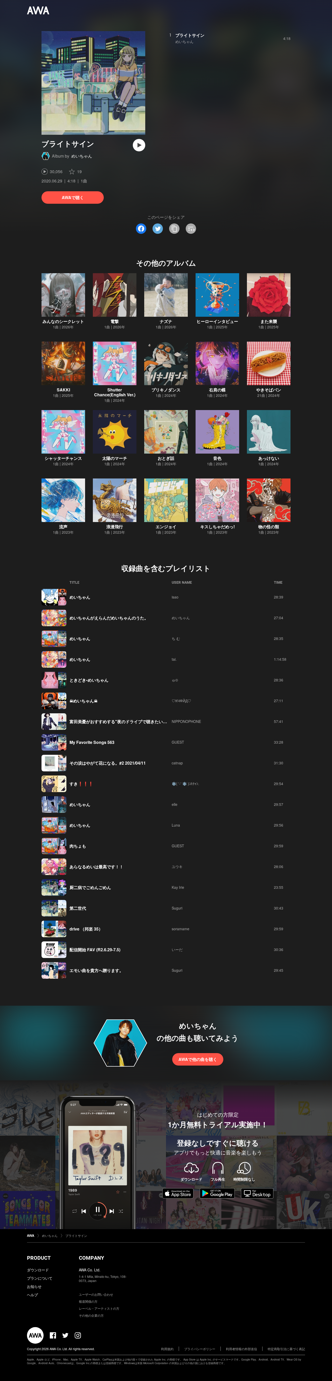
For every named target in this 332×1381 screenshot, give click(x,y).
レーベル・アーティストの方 (99, 1308)
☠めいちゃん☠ (84, 701)
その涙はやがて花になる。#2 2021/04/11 (108, 763)
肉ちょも (78, 846)
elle (174, 804)
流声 (63, 527)
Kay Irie (178, 887)
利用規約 (167, 1349)
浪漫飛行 (114, 527)
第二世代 (78, 908)
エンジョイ (166, 527)
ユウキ (177, 866)
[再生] (139, 145)
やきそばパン (268, 390)
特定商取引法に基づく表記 (286, 1349)
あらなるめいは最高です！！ (96, 867)
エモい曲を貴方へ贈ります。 (96, 970)
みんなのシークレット (63, 321)
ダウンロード (38, 1269)
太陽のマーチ (114, 458)
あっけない (268, 458)
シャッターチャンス (63, 458)
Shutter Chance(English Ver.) (114, 392)
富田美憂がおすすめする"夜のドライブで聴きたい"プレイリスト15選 (134, 721)
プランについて (39, 1278)
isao (175, 597)
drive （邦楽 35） (86, 929)
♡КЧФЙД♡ (181, 700)
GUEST (178, 742)
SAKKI (63, 390)
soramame (180, 928)
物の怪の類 (268, 527)
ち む (176, 638)
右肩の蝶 (217, 390)
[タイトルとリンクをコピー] (174, 228)
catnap (177, 762)
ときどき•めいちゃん (89, 680)
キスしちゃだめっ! (217, 527)
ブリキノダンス (166, 390)
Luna (176, 825)
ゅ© (175, 679)
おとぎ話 (166, 458)
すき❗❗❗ (81, 784)
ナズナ (166, 321)
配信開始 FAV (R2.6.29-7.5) (95, 950)
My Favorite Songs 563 (92, 742)
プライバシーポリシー (199, 1349)
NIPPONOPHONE (186, 721)
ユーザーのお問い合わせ (96, 1294)
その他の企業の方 (91, 1315)
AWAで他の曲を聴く (197, 1059)
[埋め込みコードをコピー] (191, 228)
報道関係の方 (88, 1301)
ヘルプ (32, 1294)
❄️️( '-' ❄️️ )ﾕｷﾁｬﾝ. (185, 783)
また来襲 (268, 321)
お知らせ (34, 1286)
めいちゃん (81, 156)
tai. (174, 659)
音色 (217, 458)
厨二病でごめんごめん (90, 887)
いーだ (177, 949)
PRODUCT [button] (39, 1258)
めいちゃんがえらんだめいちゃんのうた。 (109, 618)
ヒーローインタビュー (217, 321)
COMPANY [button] (91, 1258)
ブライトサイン (189, 35)
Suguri (177, 908)
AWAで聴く (73, 197)
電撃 (114, 321)
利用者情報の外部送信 (241, 1349)
